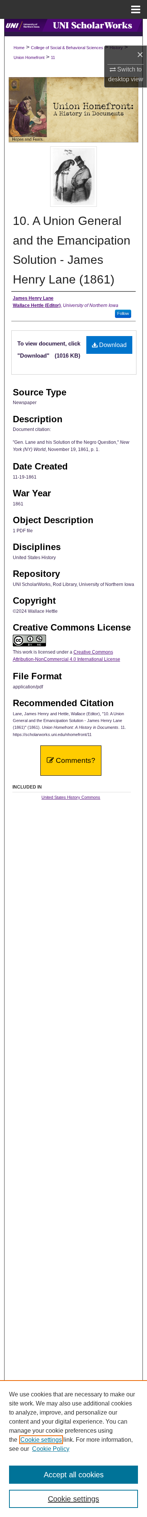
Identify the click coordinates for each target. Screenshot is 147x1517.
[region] (73, 1448)
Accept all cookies (74, 1475)
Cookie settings (41, 1439)
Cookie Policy (50, 1449)
